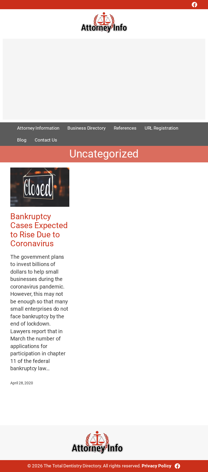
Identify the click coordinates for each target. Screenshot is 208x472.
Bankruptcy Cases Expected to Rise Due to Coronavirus (39, 230)
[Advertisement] (104, 82)
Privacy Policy (156, 465)
